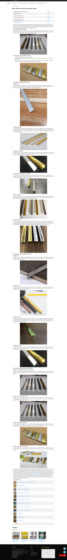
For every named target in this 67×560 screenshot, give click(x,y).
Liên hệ (32, 550)
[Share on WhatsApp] (12, 527)
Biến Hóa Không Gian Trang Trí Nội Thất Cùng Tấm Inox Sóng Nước (42, 541)
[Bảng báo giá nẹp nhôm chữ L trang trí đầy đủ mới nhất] (15, 482)
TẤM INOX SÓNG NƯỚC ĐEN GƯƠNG (23, 510)
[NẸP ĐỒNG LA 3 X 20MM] (15, 517)
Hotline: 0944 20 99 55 (15, 0)
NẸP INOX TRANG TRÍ (34, 553)
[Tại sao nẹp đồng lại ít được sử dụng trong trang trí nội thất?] (24, 535)
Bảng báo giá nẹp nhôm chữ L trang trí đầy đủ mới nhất (25, 482)
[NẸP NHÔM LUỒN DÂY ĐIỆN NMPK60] (15, 492)
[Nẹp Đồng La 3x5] (15, 513)
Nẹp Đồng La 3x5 (19, 513)
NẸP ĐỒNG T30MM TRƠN (21, 485)
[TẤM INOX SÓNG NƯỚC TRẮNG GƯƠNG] (15, 499)
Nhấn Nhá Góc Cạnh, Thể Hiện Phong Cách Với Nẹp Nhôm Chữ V (16, 541)
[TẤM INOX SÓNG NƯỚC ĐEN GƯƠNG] (15, 510)
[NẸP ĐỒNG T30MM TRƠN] (15, 485)
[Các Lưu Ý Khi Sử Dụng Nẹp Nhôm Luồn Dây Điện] (33, 535)
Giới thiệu (32, 551)
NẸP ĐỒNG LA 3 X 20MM (21, 517)
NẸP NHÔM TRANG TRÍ (34, 552)
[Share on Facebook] (13, 527)
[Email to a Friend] (15, 527)
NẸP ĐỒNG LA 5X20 (20, 520)
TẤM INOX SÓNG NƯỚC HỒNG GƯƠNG (23, 506)
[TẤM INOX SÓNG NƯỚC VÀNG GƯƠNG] (15, 496)
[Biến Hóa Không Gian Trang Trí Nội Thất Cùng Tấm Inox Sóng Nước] (42, 535)
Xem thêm (16, 523)
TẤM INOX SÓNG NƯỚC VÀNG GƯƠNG (23, 496)
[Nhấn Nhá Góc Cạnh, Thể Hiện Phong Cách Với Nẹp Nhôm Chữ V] (16, 535)
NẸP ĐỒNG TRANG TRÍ (34, 554)
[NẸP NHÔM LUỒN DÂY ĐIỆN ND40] (15, 489)
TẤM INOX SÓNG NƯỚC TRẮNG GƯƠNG (24, 499)
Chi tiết (48, 13)
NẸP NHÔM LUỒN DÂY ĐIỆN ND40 (22, 489)
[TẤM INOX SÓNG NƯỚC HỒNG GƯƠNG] (15, 506)
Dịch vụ (32, 555)
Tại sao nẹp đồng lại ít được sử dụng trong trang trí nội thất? (24, 541)
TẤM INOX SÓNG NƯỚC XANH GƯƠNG (23, 503)
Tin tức (32, 549)
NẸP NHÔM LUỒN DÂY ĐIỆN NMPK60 (23, 492)
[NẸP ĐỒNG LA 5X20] (15, 520)
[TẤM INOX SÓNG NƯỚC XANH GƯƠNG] (15, 503)
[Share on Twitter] (14, 527)
